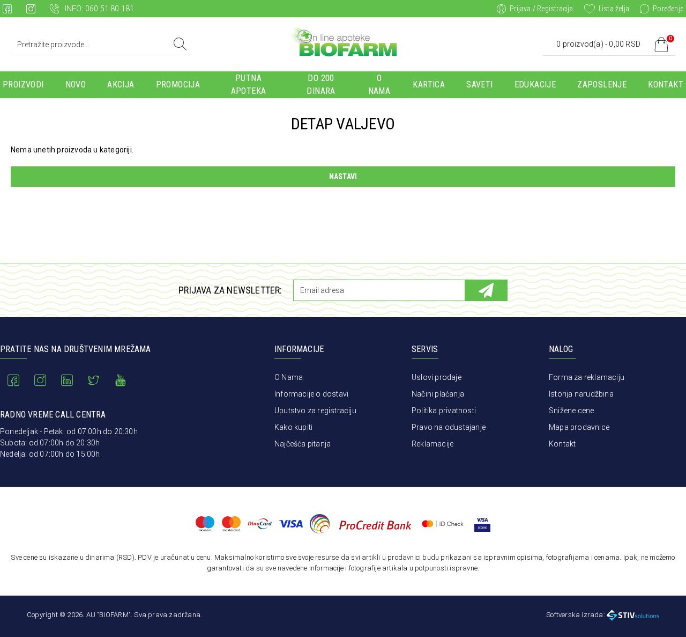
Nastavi (343, 176)
